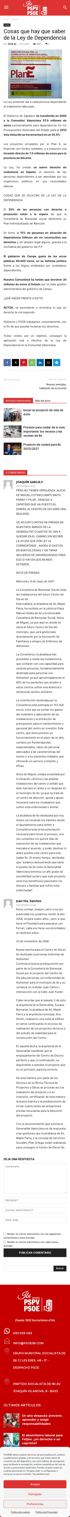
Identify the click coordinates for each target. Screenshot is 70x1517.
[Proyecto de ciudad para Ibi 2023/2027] (13, 449)
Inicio (6, 19)
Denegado (35, 1494)
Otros (15, 19)
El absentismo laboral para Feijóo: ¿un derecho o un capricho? (42, 1439)
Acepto (35, 1484)
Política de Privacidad (46, 1512)
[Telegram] (56, 362)
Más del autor (43, 400)
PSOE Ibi (12, 44)
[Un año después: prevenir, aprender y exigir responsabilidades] (11, 1420)
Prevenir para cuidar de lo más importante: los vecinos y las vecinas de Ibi (44, 431)
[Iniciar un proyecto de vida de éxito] (13, 415)
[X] (15, 362)
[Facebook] (7, 362)
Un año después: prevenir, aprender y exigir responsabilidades (42, 1420)
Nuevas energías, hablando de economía (52, 386)
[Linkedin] (40, 362)
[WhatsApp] (32, 362)
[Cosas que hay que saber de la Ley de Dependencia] (35, 1301)
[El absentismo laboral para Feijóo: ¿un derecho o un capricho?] (11, 1440)
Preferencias (35, 1504)
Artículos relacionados (18, 400)
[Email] (48, 362)
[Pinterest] (23, 362)
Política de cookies (20, 1512)
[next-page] (11, 462)
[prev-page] (6, 462)
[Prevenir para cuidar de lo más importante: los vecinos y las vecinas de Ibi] (13, 431)
